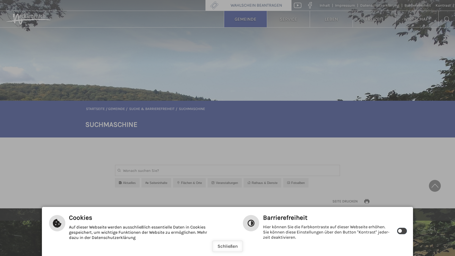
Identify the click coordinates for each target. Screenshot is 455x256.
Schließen (228, 246)
